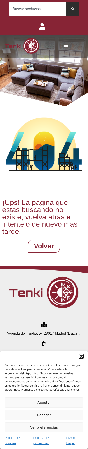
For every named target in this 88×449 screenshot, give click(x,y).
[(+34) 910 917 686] (44, 343)
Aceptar (44, 402)
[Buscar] (72, 9)
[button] (81, 356)
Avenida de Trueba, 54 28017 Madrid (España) (44, 333)
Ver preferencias (44, 427)
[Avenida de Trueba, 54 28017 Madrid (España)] (44, 324)
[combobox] (37, 9)
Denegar (44, 415)
